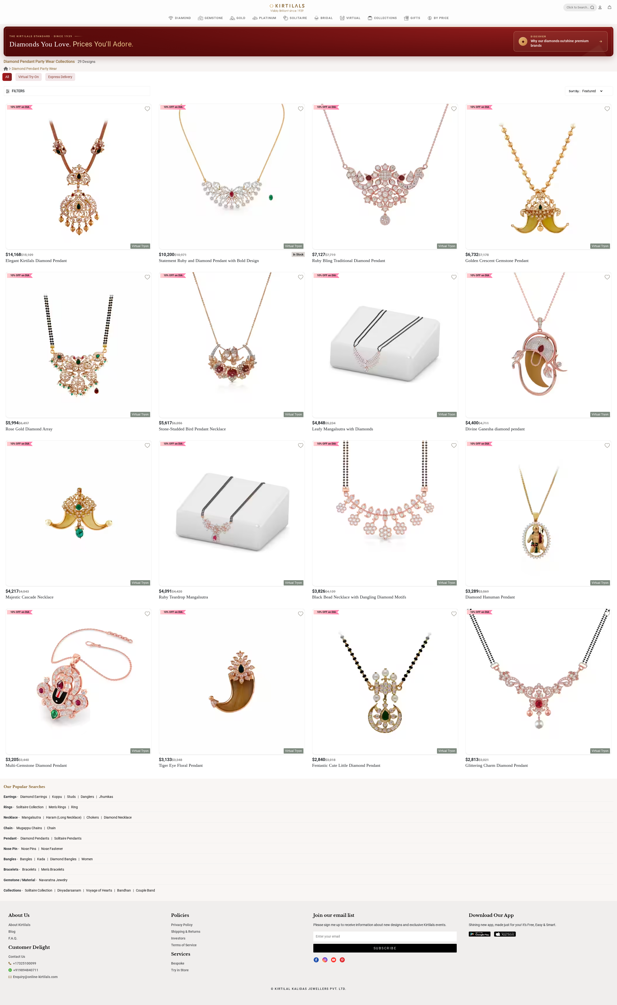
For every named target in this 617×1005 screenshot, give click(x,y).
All (7, 77)
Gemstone (214, 18)
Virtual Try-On (28, 77)
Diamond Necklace (118, 817)
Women (87, 859)
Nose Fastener (52, 849)
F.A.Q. (12, 938)
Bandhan (124, 890)
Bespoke (177, 963)
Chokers (93, 817)
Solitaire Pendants (67, 838)
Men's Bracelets (52, 869)
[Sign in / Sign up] (600, 7)
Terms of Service (184, 945)
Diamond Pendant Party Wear (34, 69)
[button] (77, 91)
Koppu (57, 797)
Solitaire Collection (30, 807)
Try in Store (180, 970)
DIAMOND (183, 18)
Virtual (353, 18)
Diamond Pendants (35, 838)
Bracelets (29, 869)
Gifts (415, 18)
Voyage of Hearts (99, 890)
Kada (41, 859)
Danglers (88, 797)
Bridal (327, 18)
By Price (441, 18)
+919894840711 (25, 970)
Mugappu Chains (29, 828)
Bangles (26, 859)
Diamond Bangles (63, 859)
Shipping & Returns (185, 931)
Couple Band (145, 890)
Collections (385, 18)
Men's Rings (58, 807)
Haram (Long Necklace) (63, 817)
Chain (51, 828)
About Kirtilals (19, 925)
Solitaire (298, 18)
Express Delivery (60, 77)
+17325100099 (24, 963)
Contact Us (16, 957)
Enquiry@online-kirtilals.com (35, 977)
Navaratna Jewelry (53, 880)
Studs (71, 797)
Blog (11, 931)
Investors (178, 938)
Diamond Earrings (34, 797)
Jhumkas (106, 797)
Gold (241, 18)
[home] (6, 69)
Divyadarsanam (69, 890)
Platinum (267, 18)
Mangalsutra (32, 817)
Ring (74, 807)
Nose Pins (29, 849)
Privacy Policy (182, 925)
